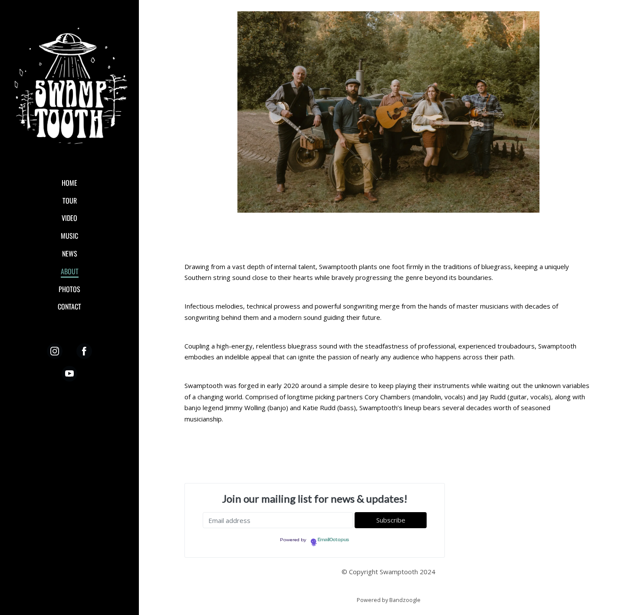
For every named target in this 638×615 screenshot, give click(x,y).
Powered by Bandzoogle (389, 600)
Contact (69, 306)
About (70, 271)
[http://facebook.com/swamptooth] (84, 351)
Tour (69, 200)
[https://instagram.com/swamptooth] (54, 351)
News (69, 253)
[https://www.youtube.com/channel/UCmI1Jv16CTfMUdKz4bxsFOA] (69, 373)
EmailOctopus (333, 540)
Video (69, 218)
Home (69, 183)
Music (69, 235)
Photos (69, 289)
